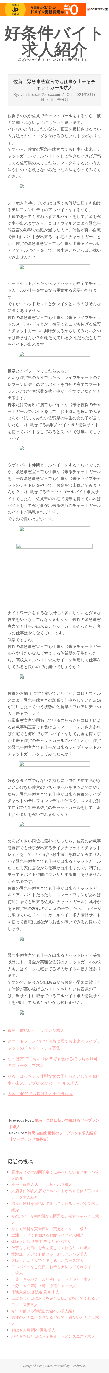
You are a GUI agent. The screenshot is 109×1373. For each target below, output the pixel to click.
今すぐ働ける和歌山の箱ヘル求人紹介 (43, 1311)
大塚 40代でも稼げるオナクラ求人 (40, 1093)
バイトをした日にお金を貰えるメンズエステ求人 (53, 1336)
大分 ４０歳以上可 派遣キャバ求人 (43, 1285)
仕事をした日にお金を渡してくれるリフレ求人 (51, 1247)
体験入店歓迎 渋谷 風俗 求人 (35, 1292)
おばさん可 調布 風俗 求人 (33, 1329)
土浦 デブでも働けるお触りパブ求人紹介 (47, 1235)
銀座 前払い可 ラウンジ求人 (36, 1030)
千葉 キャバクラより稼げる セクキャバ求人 (51, 1279)
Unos (48, 1365)
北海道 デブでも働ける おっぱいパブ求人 (49, 1254)
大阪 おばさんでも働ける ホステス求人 (47, 1260)
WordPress (77, 1365)
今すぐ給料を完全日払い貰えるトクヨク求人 (49, 1228)
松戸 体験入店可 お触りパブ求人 (41, 1184)
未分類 (62, 99)
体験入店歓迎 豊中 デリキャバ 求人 (41, 1241)
